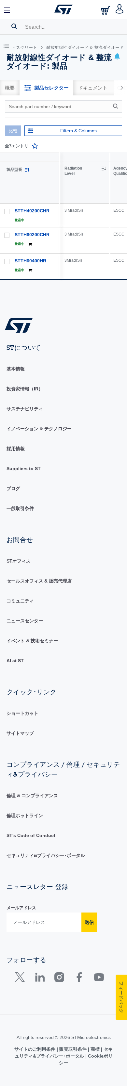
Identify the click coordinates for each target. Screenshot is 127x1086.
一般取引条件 (20, 508)
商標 (95, 1049)
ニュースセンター (25, 620)
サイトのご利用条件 (35, 1049)
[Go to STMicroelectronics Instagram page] (59, 978)
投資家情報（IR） (25, 388)
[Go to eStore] (106, 10)
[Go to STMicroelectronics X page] (21, 978)
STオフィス (19, 561)
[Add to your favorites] (35, 146)
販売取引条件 (73, 1049)
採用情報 (16, 448)
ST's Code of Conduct (31, 835)
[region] (93, 216)
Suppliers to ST (24, 468)
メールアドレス (21, 907)
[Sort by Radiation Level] (103, 169)
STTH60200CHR (32, 234)
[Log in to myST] (120, 9)
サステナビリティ (25, 408)
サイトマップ (20, 733)
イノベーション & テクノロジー (39, 428)
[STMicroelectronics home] (63, 9)
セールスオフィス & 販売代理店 (39, 581)
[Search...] (14, 26)
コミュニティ (20, 600)
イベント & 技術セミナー (32, 640)
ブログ (13, 488)
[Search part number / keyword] (116, 106)
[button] (7, 9)
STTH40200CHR (32, 210)
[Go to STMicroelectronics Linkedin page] (40, 978)
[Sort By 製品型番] (27, 170)
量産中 (19, 220)
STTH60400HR (30, 260)
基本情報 (16, 368)
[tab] (10, 87)
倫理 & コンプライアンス (32, 795)
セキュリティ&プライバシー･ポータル (46, 855)
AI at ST (15, 660)
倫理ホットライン (25, 815)
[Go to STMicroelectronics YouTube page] (99, 978)
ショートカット (22, 713)
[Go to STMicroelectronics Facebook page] (79, 978)
